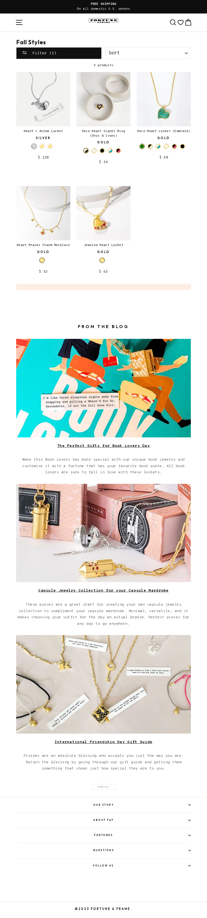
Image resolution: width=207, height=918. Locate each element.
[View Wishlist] (180, 22)
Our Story (103, 804)
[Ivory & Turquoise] (110, 150)
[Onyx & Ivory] (150, 146)
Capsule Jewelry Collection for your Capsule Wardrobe (103, 590)
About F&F (103, 819)
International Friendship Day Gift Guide (104, 742)
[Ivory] (94, 150)
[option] (103, 7)
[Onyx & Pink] (118, 150)
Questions (103, 850)
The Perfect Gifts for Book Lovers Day (103, 446)
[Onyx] (102, 150)
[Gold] (42, 146)
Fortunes (103, 834)
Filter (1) (43, 53)
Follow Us (103, 865)
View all (103, 787)
